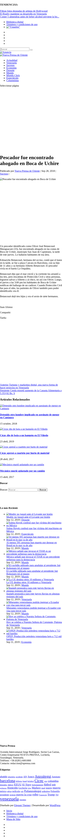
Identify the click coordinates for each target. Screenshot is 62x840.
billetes (19, 781)
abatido (3, 776)
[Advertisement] (31, 120)
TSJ (57, 795)
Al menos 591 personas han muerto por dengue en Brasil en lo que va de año (31, 544)
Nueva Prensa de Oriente (27, 171)
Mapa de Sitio (13, 819)
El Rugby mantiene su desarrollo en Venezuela (23, 13)
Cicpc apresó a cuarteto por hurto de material (24, 453)
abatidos (11, 777)
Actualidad (11, 60)
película (16, 791)
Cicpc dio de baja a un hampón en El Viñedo (24, 435)
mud (43, 788)
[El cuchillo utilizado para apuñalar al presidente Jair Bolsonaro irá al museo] (34, 568)
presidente (4, 795)
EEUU (18, 784)
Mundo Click (13, 75)
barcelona (7, 781)
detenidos (3, 785)
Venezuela (11, 62)
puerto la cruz (24, 794)
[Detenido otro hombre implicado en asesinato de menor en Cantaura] (31, 408)
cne (45, 781)
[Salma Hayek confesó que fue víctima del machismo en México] (34, 525)
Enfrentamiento (37, 785)
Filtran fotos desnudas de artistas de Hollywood (24, 11)
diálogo (10, 785)
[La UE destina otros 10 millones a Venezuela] (30, 579)
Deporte (10, 70)
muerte (49, 788)
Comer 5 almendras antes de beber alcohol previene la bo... (29, 16)
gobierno (3, 788)
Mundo (10, 73)
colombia (53, 781)
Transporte (43, 795)
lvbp (29, 788)
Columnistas (12, 80)
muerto (57, 787)
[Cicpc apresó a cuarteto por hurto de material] (23, 447)
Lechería (23, 788)
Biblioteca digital (14, 22)
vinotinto (22, 800)
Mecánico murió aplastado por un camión (22, 471)
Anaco (31, 776)
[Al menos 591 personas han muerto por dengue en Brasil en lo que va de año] (34, 539)
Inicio (9, 810)
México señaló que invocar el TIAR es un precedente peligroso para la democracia (33, 558)
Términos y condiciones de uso (22, 24)
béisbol (31, 781)
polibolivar (46, 791)
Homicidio (12, 787)
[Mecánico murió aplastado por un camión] (22, 464)
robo (35, 794)
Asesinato (56, 777)
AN (25, 776)
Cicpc (39, 780)
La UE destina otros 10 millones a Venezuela (28, 582)
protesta (13, 795)
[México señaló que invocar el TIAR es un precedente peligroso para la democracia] (34, 554)
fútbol (47, 784)
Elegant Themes (22, 805)
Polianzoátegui (32, 791)
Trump (51, 794)
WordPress (55, 805)
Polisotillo (55, 791)
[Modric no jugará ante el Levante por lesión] (29, 514)
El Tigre (26, 784)
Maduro (36, 787)
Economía (11, 67)
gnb (54, 784)
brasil (25, 781)
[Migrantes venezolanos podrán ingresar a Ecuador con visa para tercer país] (34, 605)
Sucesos (10, 65)
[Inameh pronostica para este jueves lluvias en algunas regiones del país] (34, 591)
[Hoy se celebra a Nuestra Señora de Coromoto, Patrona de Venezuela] (34, 619)
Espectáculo (12, 78)
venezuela (9, 798)
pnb (22, 791)
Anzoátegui (43, 776)
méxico (3, 791)
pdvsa (9, 791)
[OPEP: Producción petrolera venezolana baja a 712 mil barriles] (34, 633)
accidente (19, 777)
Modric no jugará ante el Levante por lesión (28, 517)
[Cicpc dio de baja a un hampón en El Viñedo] (24, 429)
